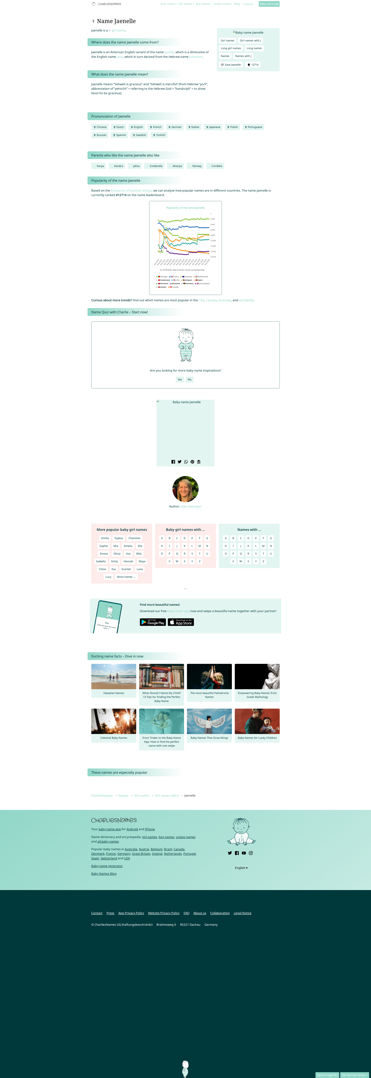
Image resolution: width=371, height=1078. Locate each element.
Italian (195, 127)
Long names (254, 48)
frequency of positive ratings (131, 190)
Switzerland (109, 858)
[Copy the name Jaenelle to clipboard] (198, 462)
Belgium (156, 849)
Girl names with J (250, 40)
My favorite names (353, 1075)
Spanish (121, 135)
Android (132, 829)
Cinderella (156, 166)
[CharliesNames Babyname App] (107, 4)
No (189, 379)
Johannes (196, 57)
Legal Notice (242, 913)
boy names (166, 837)
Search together (327, 1075)
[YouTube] (243, 852)
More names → (126, 576)
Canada (211, 300)
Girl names (185, 4)
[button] (161, 429)
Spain (95, 858)
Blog (237, 4)
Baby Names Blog (104, 874)
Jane (120, 57)
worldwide (246, 300)
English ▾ (241, 868)
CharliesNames (102, 795)
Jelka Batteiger (191, 506)
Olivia (116, 553)
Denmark (97, 854)
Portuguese (254, 127)
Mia (115, 546)
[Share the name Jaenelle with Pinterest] (192, 462)
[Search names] (243, 4)
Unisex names (222, 4)
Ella (140, 546)
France (111, 854)
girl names (149, 837)
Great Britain (141, 854)
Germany (123, 854)
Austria (144, 849)
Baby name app (269, 4)
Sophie (103, 546)
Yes (180, 379)
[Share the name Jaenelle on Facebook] (173, 462)
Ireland (157, 854)
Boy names (203, 4)
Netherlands (173, 854)
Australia (224, 300)
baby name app (178, 611)
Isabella (101, 561)
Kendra (118, 166)
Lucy (108, 576)
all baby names (108, 841)
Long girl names (231, 48)
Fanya (100, 166)
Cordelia (217, 166)
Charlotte (134, 538)
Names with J (243, 56)
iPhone (150, 829)
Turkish (160, 135)
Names (225, 56)
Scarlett (126, 569)
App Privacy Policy (131, 913)
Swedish (140, 135)
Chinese (101, 127)
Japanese (214, 127)
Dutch (120, 127)
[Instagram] (250, 852)
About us (199, 913)
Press (110, 913)
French (156, 127)
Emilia (105, 538)
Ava (128, 553)
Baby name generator (107, 866)
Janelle (169, 52)
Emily (114, 561)
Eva (114, 569)
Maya (142, 561)
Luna (140, 569)
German (176, 127)
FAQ (186, 913)
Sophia (118, 538)
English (138, 127)
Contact (96, 913)
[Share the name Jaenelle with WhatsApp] (185, 462)
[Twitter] (229, 852)
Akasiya (177, 166)
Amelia (128, 546)
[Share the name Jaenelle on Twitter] (179, 462)
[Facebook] (236, 852)
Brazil (168, 849)
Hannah (128, 561)
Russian (101, 135)
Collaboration (220, 913)
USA (201, 300)
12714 (255, 64)
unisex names (185, 837)
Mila (139, 553)
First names (168, 4)
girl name (118, 30)
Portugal (189, 854)
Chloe (102, 569)
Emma (104, 553)
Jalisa (136, 166)
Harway (197, 166)
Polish (234, 127)
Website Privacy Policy (164, 913)
